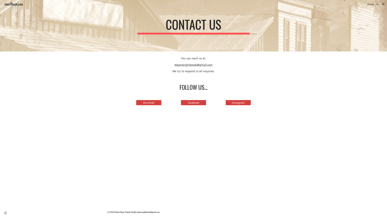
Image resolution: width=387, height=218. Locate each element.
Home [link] (370, 4)
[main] (193, 26)
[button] (383, 4)
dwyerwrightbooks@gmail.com (193, 65)
